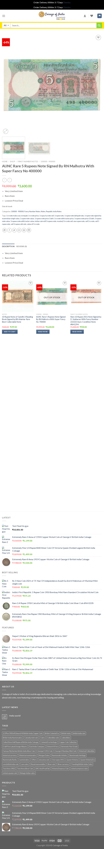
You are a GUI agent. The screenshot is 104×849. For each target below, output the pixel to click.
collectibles (66, 738)
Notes (43, 211)
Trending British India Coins (81, 764)
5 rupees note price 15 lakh (84, 218)
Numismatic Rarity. (10, 760)
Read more (43, 332)
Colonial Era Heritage (49, 742)
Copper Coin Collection (68, 742)
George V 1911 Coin (45, 751)
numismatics (24, 760)
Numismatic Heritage (78, 755)
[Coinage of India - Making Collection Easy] (52, 15)
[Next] (96, 84)
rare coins (24, 764)
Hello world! (15, 715)
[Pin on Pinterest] (24, 230)
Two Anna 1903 (9, 769)
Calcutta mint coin (31, 738)
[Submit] (99, 25)
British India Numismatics (12, 738)
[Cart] (99, 16)
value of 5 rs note (33, 224)
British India (66, 733)
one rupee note (79, 221)
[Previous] (7, 84)
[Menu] (3, 16)
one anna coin (44, 760)
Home (4, 161)
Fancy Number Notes (28, 161)
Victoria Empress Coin (60, 769)
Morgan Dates (44, 755)
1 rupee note (59, 216)
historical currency (10, 755)
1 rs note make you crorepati (17, 216)
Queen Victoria (72, 760)
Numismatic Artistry (59, 755)
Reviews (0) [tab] (21, 246)
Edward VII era (52, 746)
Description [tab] (8, 246)
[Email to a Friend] (19, 230)
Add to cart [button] (10, 332)
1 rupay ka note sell (46, 216)
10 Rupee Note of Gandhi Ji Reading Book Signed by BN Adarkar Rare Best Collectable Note (17, 319)
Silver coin (51, 764)
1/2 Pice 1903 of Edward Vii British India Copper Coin (22, 733)
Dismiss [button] (67, 2)
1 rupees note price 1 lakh (44, 218)
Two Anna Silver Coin (25, 769)
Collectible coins (53, 738)
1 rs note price (33, 216)
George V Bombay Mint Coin (65, 751)
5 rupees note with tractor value (22, 221)
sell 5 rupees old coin (18, 224)
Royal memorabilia (38, 764)
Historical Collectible (86, 751)
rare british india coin (11, 764)
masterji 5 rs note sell (65, 221)
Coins (42, 738)
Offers (34, 760)
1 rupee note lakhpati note (74, 216)
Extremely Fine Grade (69, 746)
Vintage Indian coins (27, 773)
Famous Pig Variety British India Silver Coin (19, 751)
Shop (12, 161)
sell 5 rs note (90, 221)
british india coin (79, 733)
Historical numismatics (27, 755)
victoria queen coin (10, 773)
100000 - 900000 (48, 161)
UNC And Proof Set (42, 769)
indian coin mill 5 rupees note (45, 221)
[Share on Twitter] (14, 230)
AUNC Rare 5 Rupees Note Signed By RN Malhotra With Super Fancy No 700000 (51, 319)
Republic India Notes (53, 211)
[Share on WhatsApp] (4, 230)
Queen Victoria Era (87, 760)
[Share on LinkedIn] (29, 230)
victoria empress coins (79, 769)
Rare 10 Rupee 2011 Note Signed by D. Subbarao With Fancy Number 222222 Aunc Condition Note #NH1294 (85, 321)
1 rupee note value (27, 218)
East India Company (37, 746)
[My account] (85, 16)
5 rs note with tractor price (64, 218)
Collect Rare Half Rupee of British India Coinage (20, 742)
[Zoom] (5, 131)
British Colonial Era (52, 733)
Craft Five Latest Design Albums (15, 746)
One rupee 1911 (58, 760)
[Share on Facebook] (9, 230)
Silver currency (63, 764)
